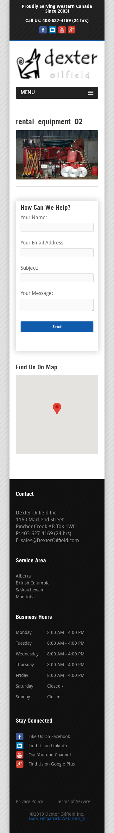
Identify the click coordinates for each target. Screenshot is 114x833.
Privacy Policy (29, 802)
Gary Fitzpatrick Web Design (57, 819)
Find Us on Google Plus (51, 764)
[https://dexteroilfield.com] (57, 78)
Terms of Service (74, 802)
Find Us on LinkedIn (48, 746)
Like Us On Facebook (49, 737)
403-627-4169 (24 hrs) (65, 20)
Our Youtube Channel (49, 755)
